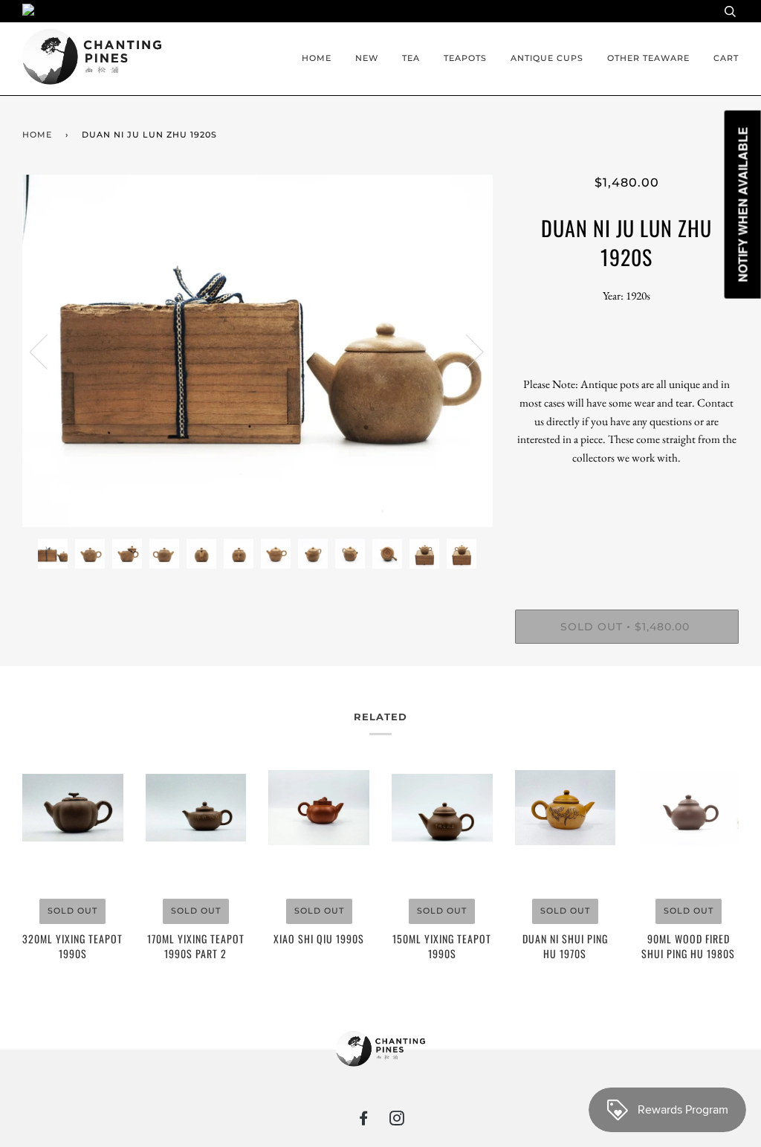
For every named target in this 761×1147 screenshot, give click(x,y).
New (366, 58)
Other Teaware (648, 58)
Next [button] (465, 351)
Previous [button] (47, 351)
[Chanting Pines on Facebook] (364, 1121)
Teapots (465, 58)
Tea (411, 58)
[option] (257, 351)
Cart (726, 58)
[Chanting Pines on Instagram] (397, 1121)
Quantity (627, 548)
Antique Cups (547, 58)
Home (316, 58)
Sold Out (72, 910)
